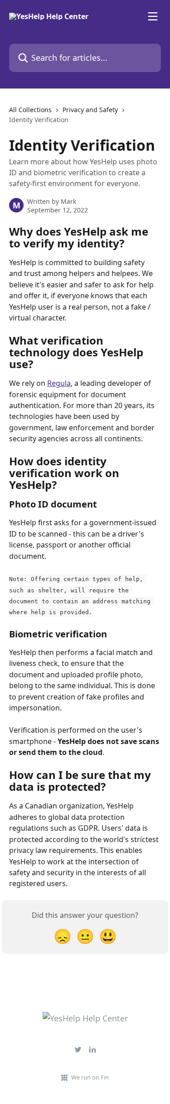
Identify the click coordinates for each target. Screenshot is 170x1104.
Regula (59, 383)
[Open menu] (153, 16)
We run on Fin (90, 1077)
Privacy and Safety (90, 109)
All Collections (30, 109)
